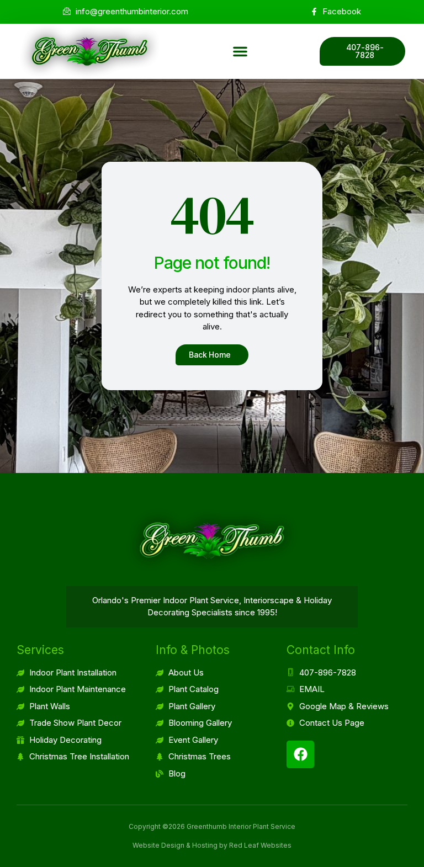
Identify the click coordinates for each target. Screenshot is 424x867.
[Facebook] (300, 754)
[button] (240, 51)
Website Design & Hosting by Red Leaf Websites (212, 845)
